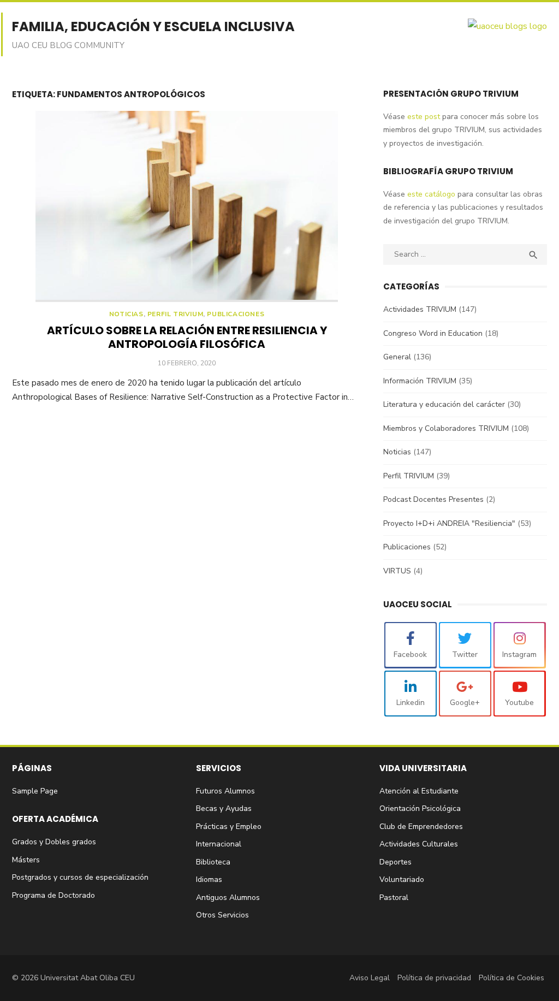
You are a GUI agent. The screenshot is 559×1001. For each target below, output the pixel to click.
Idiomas (209, 879)
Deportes (395, 862)
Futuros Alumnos (225, 791)
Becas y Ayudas (224, 808)
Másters (26, 860)
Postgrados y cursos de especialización (80, 877)
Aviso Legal (369, 978)
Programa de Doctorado (53, 895)
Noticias (126, 314)
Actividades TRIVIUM (419, 309)
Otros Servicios (222, 915)
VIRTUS (397, 571)
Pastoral (393, 897)
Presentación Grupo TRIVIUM (451, 93)
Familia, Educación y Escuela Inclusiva (153, 26)
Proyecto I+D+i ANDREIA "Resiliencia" (449, 523)
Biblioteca (213, 862)
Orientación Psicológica (420, 808)
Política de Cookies (511, 978)
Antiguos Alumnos (228, 897)
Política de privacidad (434, 978)
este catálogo (430, 194)
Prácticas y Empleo (228, 826)
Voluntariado (401, 879)
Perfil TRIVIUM (175, 314)
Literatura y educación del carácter (444, 404)
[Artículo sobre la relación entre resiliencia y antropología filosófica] (186, 206)
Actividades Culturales (418, 844)
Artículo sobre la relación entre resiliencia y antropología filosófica (187, 337)
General (397, 357)
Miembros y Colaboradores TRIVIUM (446, 428)
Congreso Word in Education (433, 333)
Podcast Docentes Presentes (433, 499)
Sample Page (35, 791)
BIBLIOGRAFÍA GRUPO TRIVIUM (448, 171)
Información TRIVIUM (419, 381)
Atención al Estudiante (419, 791)
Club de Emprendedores (421, 826)
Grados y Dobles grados (54, 842)
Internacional (218, 844)
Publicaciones (235, 314)
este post (422, 116)
